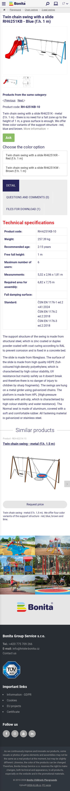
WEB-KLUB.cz (34, 785)
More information (35, 128)
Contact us (9, 653)
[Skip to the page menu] (4, 10)
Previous (9, 100)
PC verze (46, 785)
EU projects (14, 706)
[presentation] (3, 484)
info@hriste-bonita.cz (26, 648)
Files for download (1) (23, 209)
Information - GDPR (19, 694)
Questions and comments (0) (27, 197)
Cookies (12, 700)
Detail (11, 185)
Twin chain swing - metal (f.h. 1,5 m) (29, 444)
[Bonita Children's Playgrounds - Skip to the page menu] (17, 3)
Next (21, 100)
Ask (9, 137)
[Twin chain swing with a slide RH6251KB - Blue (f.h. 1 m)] (10, 82)
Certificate (13, 712)
